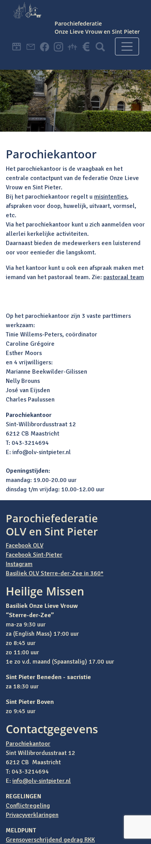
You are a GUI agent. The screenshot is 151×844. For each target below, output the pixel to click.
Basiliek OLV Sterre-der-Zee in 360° (54, 573)
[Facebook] (44, 35)
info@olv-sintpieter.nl (41, 781)
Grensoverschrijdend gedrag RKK (50, 840)
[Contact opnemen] (30, 35)
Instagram (19, 564)
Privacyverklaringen (32, 815)
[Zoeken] (100, 35)
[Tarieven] (86, 35)
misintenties (110, 197)
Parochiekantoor (28, 744)
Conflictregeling (28, 806)
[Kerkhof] (72, 35)
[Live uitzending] (16, 35)
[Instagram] (58, 35)
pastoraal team (123, 277)
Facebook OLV (24, 545)
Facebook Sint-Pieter (34, 555)
